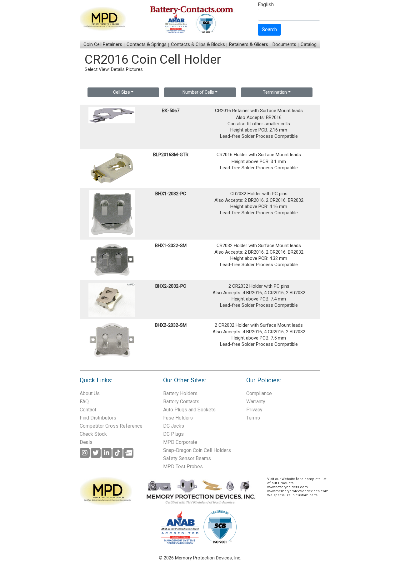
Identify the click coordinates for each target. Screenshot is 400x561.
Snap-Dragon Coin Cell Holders (197, 450)
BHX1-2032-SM (171, 245)
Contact (88, 410)
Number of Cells (198, 92)
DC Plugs (173, 434)
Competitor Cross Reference (111, 426)
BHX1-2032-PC (170, 193)
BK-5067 (170, 110)
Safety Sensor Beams (187, 458)
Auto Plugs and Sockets (189, 410)
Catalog (309, 44)
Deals (86, 442)
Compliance (259, 393)
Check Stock (93, 434)
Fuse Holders (178, 418)
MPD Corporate (180, 442)
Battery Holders (180, 393)
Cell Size (121, 92)
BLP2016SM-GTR (170, 154)
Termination (275, 92)
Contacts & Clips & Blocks (198, 44)
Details (118, 69)
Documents (284, 44)
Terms (253, 418)
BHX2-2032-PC (170, 286)
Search (269, 29)
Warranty (255, 402)
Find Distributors (98, 418)
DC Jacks (173, 426)
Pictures (134, 69)
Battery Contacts (181, 402)
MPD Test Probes (183, 466)
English (266, 4)
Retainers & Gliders (248, 44)
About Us (90, 393)
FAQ (84, 402)
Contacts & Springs (147, 44)
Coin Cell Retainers (102, 44)
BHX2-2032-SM (171, 325)
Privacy (254, 410)
